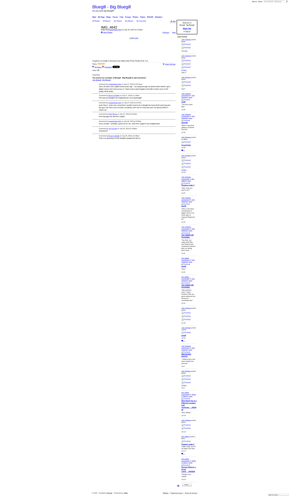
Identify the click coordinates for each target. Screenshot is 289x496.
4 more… (184, 170)
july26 (183, 206)
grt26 (183, 102)
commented (185, 95)
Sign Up (254, 1)
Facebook (108, 67)
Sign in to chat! (273, 494)
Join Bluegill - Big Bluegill (101, 80)
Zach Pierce (112, 114)
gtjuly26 (184, 123)
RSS (178, 486)
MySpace (98, 67)
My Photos (118, 21)
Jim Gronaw (112, 128)
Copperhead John (114, 30)
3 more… (184, 385)
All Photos (96, 21)
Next (174, 32)
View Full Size (170, 64)
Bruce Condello (113, 95)
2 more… (184, 70)
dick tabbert (185, 258)
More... (187, 484)
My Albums (129, 21)
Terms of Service (191, 493)
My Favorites (141, 21)
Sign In (260, 1)
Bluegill (109, 493)
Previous (166, 32)
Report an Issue (177, 493)
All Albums (107, 21)
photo (190, 97)
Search (287, 1)
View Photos (107, 32)
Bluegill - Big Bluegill (111, 6)
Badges (166, 493)
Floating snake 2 (187, 185)
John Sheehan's (188, 96)
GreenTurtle (186, 145)
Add (174, 21)
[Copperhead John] (96, 31)
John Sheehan (186, 39)
